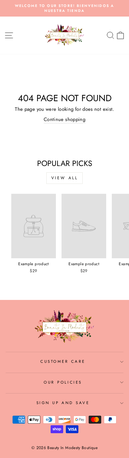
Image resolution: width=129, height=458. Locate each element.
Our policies (63, 382)
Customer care (62, 361)
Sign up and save (63, 402)
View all (64, 178)
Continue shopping (64, 119)
